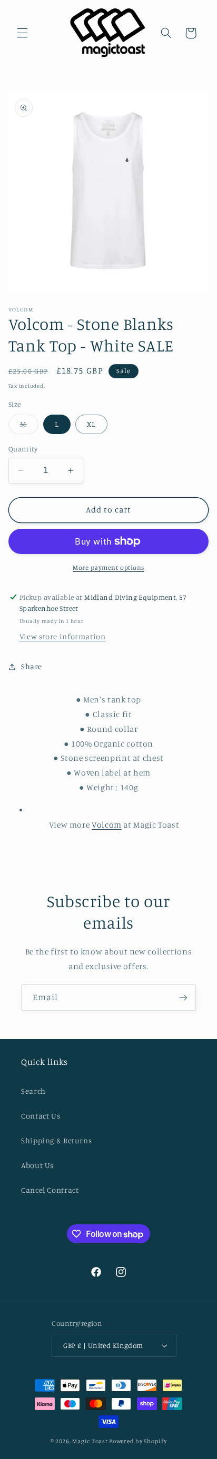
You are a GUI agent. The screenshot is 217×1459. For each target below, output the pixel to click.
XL (91, 423)
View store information (62, 636)
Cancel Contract (49, 1189)
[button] (22, 33)
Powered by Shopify (137, 1441)
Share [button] (31, 666)
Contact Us (40, 1115)
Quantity (22, 449)
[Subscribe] (183, 997)
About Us (37, 1165)
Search (33, 1090)
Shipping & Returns (56, 1140)
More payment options (108, 567)
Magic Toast (89, 1441)
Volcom (107, 825)
